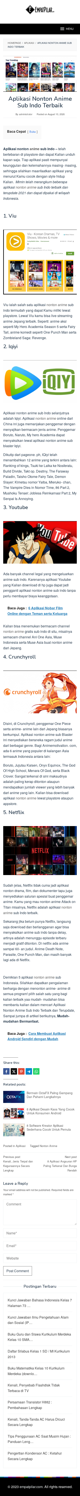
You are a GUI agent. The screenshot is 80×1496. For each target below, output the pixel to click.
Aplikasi (21, 1146)
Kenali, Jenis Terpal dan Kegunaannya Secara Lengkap (18, 1163)
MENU (70, 29)
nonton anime (26, 187)
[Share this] (6, 1071)
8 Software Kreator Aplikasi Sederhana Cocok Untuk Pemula (49, 1127)
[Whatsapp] (36, 1071)
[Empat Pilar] (40, 9)
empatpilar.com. (32, 1486)
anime (34, 148)
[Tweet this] (14, 1071)
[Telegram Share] (29, 1071)
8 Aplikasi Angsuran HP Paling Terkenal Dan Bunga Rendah (60, 1163)
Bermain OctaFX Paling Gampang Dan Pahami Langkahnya (50, 1095)
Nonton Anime (48, 1146)
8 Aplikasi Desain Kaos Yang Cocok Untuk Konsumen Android (50, 1111)
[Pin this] (21, 1071)
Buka (32, 132)
